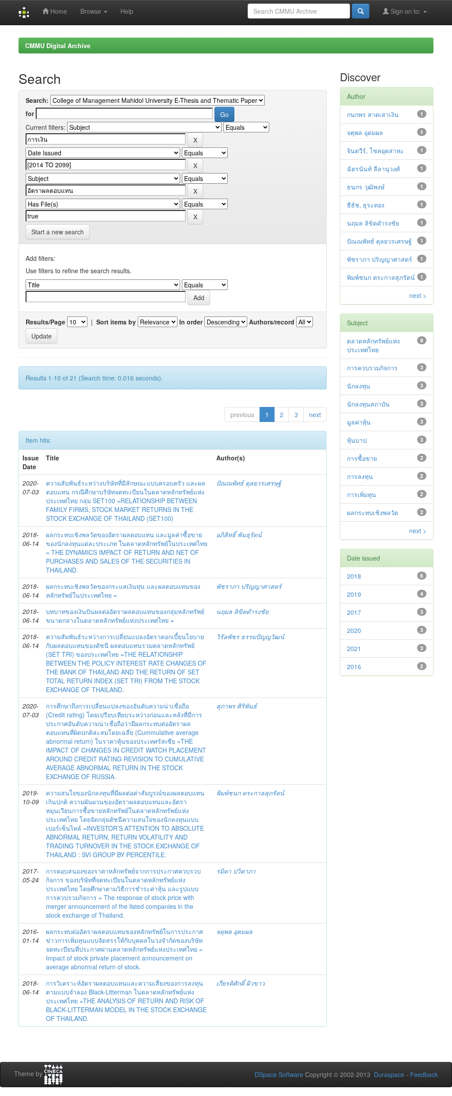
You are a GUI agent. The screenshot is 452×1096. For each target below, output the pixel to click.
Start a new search (57, 231)
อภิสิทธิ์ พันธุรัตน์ (239, 534)
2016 (354, 666)
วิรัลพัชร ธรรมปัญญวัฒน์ (250, 636)
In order (191, 321)
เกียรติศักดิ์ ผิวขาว (240, 983)
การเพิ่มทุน (361, 494)
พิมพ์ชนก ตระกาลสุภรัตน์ (250, 792)
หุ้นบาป (357, 440)
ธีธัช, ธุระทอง (365, 204)
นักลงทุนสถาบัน (368, 403)
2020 (354, 630)
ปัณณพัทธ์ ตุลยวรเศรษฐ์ (248, 482)
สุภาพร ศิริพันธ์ (236, 705)
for (30, 113)
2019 (354, 594)
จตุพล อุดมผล (234, 931)
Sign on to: (405, 11)
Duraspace (389, 1074)
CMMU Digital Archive (57, 45)
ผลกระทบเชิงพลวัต (372, 512)
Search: (37, 100)
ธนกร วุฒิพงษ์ (365, 186)
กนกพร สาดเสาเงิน (373, 114)
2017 (354, 612)
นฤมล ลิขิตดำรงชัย (242, 611)
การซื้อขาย (362, 458)
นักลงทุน (358, 385)
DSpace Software (279, 1074)
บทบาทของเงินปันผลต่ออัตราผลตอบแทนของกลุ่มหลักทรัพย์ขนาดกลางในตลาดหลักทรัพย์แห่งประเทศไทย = (125, 616)
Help (127, 11)
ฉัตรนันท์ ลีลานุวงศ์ (373, 168)
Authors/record (271, 321)
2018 (354, 576)
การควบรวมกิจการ (372, 367)
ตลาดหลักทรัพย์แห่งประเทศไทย (373, 345)
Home (58, 11)
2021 (354, 648)
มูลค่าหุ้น (359, 422)
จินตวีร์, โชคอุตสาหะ (375, 150)
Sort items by (116, 321)
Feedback (424, 1074)
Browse (91, 11)
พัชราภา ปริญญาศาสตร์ (249, 586)
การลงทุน (360, 476)
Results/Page (45, 321)
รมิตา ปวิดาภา (236, 870)
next (315, 414)
